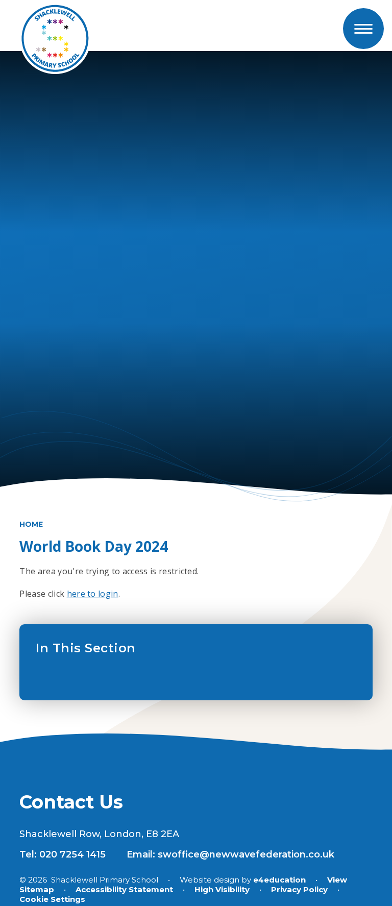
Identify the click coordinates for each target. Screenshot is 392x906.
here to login (92, 593)
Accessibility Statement (124, 889)
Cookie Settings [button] (52, 899)
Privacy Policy (299, 889)
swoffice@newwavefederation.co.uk (246, 854)
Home (31, 524)
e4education (279, 880)
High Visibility (222, 889)
